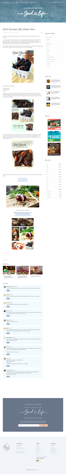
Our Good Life (17, 213)
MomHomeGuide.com (10, 286)
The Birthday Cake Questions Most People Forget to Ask (8, 277)
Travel (47, 52)
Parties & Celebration (50, 61)
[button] (42, 32)
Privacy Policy (53, 452)
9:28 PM (10, 358)
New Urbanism (53, 449)
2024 (47, 169)
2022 (47, 174)
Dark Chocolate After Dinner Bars (23, 180)
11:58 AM (11, 302)
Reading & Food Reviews (50, 59)
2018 (47, 184)
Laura (7, 358)
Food (47, 48)
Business (22, 2)
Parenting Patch (9, 337)
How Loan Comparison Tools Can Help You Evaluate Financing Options (56, 92)
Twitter (23, 212)
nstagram (26, 212)
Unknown (8, 294)
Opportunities (33, 2)
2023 (47, 171)
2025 (47, 166)
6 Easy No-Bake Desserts (36, 276)
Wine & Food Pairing (49, 57)
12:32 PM (10, 310)
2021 (47, 176)
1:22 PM (12, 320)
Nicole (7, 310)
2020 (47, 179)
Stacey (7, 346)
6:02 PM (10, 346)
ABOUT (26, 2)
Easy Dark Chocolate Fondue (22, 179)
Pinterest (20, 214)
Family (47, 41)
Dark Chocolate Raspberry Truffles (23, 181)
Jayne (7, 328)
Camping (48, 54)
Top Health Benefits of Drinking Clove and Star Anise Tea (55, 81)
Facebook (30, 212)
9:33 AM (13, 337)
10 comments (16, 32)
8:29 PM (13, 370)
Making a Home (53, 448)
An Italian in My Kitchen (17, 212)
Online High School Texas (40, 456)
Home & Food (6, 2)
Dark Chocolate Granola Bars (22, 178)
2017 (47, 186)
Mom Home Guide (17, 215)
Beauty (47, 46)
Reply (8, 290)
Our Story (52, 446)
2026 (47, 164)
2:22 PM (10, 328)
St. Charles (48, 65)
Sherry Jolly (8, 320)
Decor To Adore (9, 370)
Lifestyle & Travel (14, 2)
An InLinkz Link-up (6, 253)
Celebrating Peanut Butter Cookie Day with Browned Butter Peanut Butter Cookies (22, 277)
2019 (47, 181)
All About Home (49, 37)
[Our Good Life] (33, 12)
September (49, 197)
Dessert (5, 259)
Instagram (28, 214)
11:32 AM (11, 294)
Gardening (48, 63)
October (48, 195)
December (49, 191)
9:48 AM (15, 286)
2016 (47, 189)
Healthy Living (48, 43)
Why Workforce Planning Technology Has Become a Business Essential (56, 86)
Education (48, 50)
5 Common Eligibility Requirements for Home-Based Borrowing (56, 98)
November (49, 193)
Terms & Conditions (54, 451)
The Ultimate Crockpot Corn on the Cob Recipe (55, 104)
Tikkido (17, 214)
